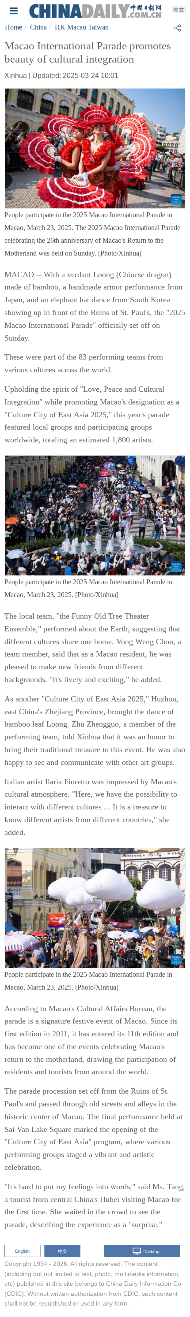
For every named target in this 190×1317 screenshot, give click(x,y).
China (38, 27)
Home (13, 27)
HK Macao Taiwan (82, 27)
